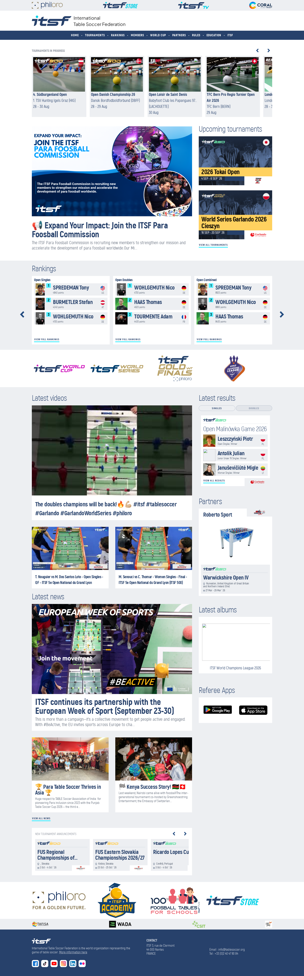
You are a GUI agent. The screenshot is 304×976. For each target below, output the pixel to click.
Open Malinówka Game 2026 (235, 429)
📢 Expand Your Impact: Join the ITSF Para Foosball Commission (100, 230)
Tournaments (95, 35)
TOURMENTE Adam (152, 318)
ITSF (230, 35)
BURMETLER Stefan (70, 304)
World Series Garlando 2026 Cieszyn (235, 214)
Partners (179, 35)
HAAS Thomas (152, 304)
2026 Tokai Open (235, 160)
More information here (73, 952)
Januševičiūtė (235, 469)
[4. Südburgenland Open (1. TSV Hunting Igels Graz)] (59, 86)
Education (214, 35)
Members (137, 35)
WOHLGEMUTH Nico (70, 318)
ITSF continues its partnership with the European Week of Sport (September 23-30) (104, 706)
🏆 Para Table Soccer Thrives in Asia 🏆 (68, 789)
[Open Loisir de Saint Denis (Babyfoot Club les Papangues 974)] (175, 86)
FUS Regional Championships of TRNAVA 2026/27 (62, 855)
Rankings (118, 35)
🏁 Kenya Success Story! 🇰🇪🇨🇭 (152, 786)
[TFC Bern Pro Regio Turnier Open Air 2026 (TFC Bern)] (232, 86)
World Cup (158, 35)
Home (75, 35)
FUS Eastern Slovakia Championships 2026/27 (120, 855)
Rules (196, 35)
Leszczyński (235, 441)
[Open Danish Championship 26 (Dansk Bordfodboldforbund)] (117, 86)
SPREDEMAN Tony (70, 289)
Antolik (235, 455)
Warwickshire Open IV (235, 579)
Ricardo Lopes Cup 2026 (178, 855)
